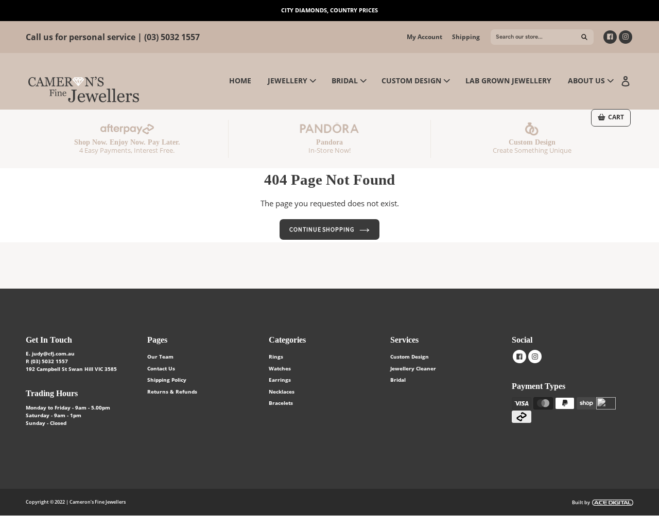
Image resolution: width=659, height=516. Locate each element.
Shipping (466, 36)
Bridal (398, 379)
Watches (280, 368)
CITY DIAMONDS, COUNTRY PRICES (329, 10)
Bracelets (281, 402)
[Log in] (625, 80)
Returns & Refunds (172, 391)
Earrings (280, 379)
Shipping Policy (166, 379)
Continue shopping (321, 229)
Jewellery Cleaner (413, 368)
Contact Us (161, 368)
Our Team (160, 356)
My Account (424, 36)
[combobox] (542, 37)
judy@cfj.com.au (53, 353)
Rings (276, 356)
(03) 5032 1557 (172, 37)
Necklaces (281, 391)
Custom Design (409, 356)
